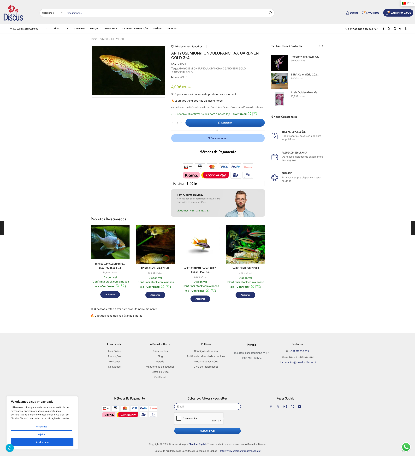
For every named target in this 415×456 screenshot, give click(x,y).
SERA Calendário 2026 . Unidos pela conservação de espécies (305, 74)
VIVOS (104, 39)
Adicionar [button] (123, 245)
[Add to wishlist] (123, 252)
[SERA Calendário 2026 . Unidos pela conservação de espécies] (279, 81)
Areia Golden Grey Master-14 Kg (305, 92)
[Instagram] (395, 28)
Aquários (157, 28)
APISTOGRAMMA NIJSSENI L (155, 268)
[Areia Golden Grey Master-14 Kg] (279, 99)
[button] (319, 46)
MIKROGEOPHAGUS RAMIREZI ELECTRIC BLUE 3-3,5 (110, 265)
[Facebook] (384, 28)
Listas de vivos (110, 28)
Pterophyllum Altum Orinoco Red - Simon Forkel (305, 56)
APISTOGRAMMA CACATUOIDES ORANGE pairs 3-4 (200, 270)
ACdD (183, 77)
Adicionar (226, 122)
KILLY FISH (117, 39)
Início (56, 28)
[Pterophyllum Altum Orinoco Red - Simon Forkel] (279, 63)
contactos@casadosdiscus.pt (299, 362)
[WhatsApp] (406, 28)
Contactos (172, 28)
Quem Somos (79, 28)
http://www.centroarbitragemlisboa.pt (240, 451)
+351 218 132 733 (200, 210)
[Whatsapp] (292, 406)
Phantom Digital (197, 444)
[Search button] (270, 13)
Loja (66, 28)
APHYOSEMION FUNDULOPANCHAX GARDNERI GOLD (212, 68)
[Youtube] (400, 28)
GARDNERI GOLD (182, 72)
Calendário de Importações (135, 28)
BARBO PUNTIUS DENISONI (245, 268)
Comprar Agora (219, 138)
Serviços (94, 28)
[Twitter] (389, 28)
